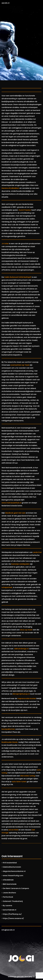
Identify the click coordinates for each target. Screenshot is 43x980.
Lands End (37, 552)
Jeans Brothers (9, 892)
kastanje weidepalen (20, 564)
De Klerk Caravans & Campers (16, 888)
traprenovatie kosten (27, 698)
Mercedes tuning (27, 776)
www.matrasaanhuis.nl (11, 503)
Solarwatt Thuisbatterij (13, 901)
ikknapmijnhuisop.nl (21, 694)
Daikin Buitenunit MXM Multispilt (17, 277)
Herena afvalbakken (10, 188)
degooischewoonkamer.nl (14, 871)
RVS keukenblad (10, 862)
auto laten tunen (19, 781)
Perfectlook (8, 897)
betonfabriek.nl (9, 910)
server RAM (13, 830)
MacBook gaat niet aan (15, 513)
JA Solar (5, 243)
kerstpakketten (8, 729)
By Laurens (7, 905)
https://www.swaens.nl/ (13, 918)
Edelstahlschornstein (12, 867)
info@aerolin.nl (8, 930)
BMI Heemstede (9, 884)
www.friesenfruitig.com (13, 875)
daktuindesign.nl (21, 648)
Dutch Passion (25, 210)
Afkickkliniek (8, 880)
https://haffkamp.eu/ (12, 914)
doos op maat (26, 630)
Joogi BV (32, 976)
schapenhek (7, 587)
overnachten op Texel (19, 365)
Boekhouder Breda (10, 742)
